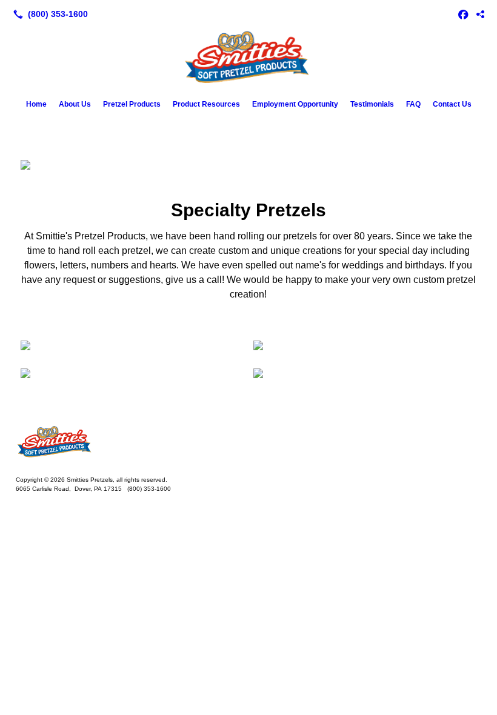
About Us (75, 104)
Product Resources (206, 104)
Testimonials (372, 104)
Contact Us (452, 104)
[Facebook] (463, 14)
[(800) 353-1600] (48, 14)
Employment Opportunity (295, 104)
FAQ (413, 104)
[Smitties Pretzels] (248, 442)
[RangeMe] (480, 14)
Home (36, 104)
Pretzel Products (132, 104)
